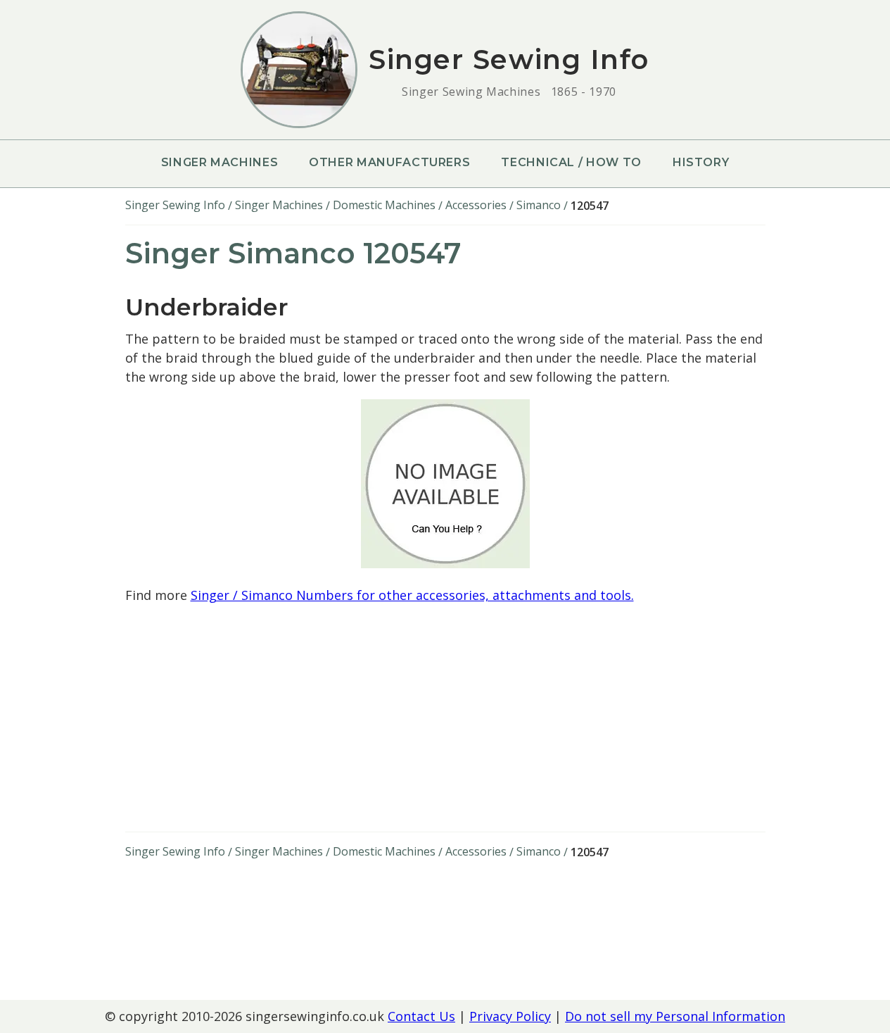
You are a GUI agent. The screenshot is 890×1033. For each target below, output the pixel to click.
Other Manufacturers (389, 162)
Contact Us (421, 1016)
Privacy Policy (510, 1016)
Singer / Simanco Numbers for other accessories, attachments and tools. (412, 595)
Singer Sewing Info (175, 205)
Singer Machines (220, 162)
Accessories (476, 205)
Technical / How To (571, 162)
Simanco (538, 205)
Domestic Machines (384, 205)
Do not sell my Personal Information (675, 1016)
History (701, 162)
